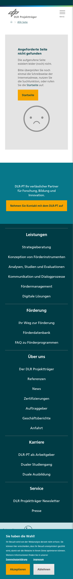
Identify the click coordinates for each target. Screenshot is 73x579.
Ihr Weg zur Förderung (36, 323)
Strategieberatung (36, 247)
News (36, 389)
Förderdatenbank (36, 333)
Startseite (32, 85)
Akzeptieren (18, 569)
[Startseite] (11, 22)
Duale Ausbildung (36, 474)
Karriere (36, 442)
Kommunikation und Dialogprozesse (36, 276)
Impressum (38, 559)
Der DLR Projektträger (36, 369)
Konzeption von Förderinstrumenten (36, 257)
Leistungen (36, 234)
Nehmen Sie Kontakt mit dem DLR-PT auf (36, 205)
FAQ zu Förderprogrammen (36, 342)
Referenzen (37, 379)
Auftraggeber (36, 408)
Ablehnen (44, 569)
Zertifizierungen (36, 398)
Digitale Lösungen (36, 296)
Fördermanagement (36, 286)
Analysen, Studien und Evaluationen (36, 267)
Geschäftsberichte (36, 418)
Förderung (36, 310)
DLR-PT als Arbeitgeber (36, 455)
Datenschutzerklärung (16, 559)
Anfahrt (36, 428)
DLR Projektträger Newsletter (36, 501)
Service (36, 488)
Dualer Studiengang (36, 464)
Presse (36, 511)
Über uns (36, 356)
